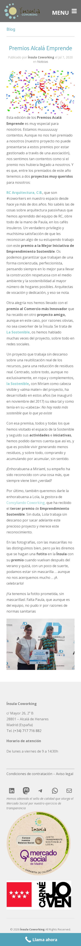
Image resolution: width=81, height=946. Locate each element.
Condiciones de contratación (29, 773)
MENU (60, 11)
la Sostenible (17, 383)
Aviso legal (64, 773)
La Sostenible (18, 332)
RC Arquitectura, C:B (24, 192)
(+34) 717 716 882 (27, 730)
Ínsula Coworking (41, 57)
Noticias (42, 62)
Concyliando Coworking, (26, 502)
